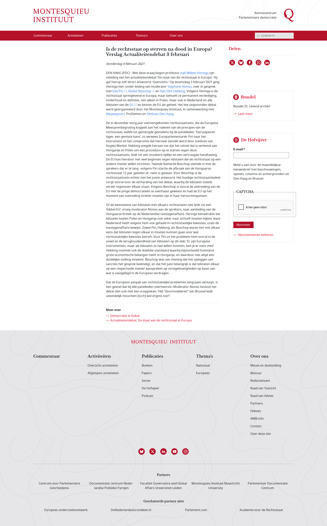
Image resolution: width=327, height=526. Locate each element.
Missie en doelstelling (265, 365)
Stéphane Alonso (179, 86)
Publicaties (152, 356)
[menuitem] (45, 35)
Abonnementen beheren (255, 235)
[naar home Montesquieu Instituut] (61, 15)
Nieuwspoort (115, 114)
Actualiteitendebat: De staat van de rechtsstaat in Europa (151, 320)
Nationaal (203, 365)
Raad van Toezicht (263, 388)
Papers (147, 373)
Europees (203, 373)
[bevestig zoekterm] (258, 35)
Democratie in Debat (125, 316)
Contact (256, 426)
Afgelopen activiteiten (103, 373)
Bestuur (256, 373)
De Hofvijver (150, 388)
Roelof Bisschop (139, 91)
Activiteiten (99, 356)
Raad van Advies (261, 396)
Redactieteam (260, 380)
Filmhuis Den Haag (160, 114)
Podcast (147, 396)
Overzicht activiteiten (103, 365)
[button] (141, 451)
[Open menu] (94, 36)
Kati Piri (117, 91)
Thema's (204, 356)
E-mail (238, 149)
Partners (256, 403)
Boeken (147, 365)
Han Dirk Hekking (172, 91)
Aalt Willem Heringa (194, 73)
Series (146, 380)
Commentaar (46, 356)
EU (131, 105)
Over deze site (260, 434)
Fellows (255, 411)
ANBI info (257, 418)
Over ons (259, 356)
